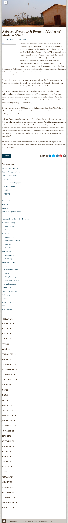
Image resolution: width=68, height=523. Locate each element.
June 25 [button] (5, 395)
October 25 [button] (7, 374)
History (5, 204)
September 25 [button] (8, 379)
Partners (8, 244)
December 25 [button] (8, 364)
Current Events (11, 226)
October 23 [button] (7, 497)
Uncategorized (8, 302)
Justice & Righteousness (12, 212)
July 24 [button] (5, 451)
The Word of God (12, 280)
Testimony (6, 295)
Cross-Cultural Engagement (13, 183)
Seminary (5, 266)
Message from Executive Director (15, 219)
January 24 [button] (7, 482)
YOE (6, 190)
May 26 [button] (5, 339)
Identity (5, 208)
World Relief (7, 309)
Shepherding (10, 277)
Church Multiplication (11, 172)
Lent (3, 215)
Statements (6, 288)
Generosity (6, 201)
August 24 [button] (7, 446)
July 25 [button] (5, 390)
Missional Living (8, 223)
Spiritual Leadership (10, 284)
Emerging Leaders (9, 186)
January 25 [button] (7, 420)
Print (7, 156)
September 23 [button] (8, 502)
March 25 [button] (6, 410)
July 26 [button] (5, 328)
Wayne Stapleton (9, 39)
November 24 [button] (8, 431)
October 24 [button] (7, 436)
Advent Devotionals (10, 168)
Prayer (8, 273)
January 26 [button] (7, 359)
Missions (23, 39)
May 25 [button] (5, 400)
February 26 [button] (7, 354)
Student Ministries (9, 291)
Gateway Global (11, 255)
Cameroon (9, 237)
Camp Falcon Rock (12, 241)
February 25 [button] (7, 415)
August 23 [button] (7, 507)
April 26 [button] (5, 344)
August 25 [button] (7, 385)
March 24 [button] (6, 472)
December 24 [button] (8, 426)
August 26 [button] (7, 323)
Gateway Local (11, 259)
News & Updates (8, 262)
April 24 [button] (5, 466)
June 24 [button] (5, 456)
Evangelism (10, 230)
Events (4, 197)
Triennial (5, 299)
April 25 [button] (5, 405)
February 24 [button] (7, 477)
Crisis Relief (7, 179)
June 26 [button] (5, 333)
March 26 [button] (6, 349)
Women (5, 306)
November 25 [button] (8, 369)
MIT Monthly (7, 248)
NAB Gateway (7, 252)
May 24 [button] (5, 461)
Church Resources (9, 176)
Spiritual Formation (10, 270)
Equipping (6, 194)
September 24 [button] (8, 441)
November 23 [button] (8, 492)
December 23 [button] (8, 487)
